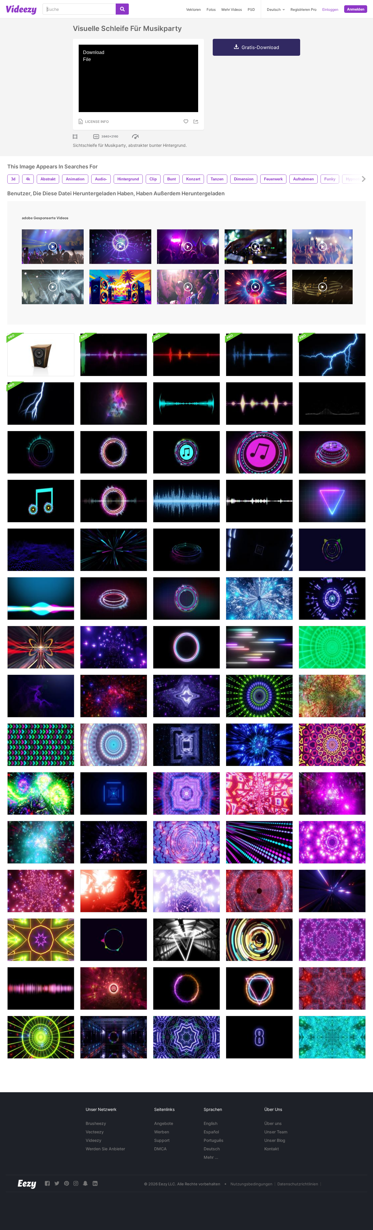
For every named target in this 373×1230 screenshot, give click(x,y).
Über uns (273, 1123)
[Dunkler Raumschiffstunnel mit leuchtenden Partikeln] (113, 696)
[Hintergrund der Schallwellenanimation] (40, 988)
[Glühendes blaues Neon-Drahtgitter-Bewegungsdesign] (113, 793)
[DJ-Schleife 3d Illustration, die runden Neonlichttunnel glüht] (40, 891)
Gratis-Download (260, 47)
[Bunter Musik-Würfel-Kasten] (113, 403)
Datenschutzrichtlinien (297, 1184)
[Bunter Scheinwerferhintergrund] (259, 842)
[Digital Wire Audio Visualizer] (332, 403)
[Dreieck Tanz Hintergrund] (186, 939)
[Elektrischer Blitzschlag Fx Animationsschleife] (332, 354)
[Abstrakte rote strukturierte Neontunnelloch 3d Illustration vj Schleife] (259, 793)
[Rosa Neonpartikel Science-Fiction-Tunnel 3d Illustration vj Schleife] (332, 793)
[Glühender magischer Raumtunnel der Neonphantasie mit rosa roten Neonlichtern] (332, 891)
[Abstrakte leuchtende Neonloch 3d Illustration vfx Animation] (186, 842)
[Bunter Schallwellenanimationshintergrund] (40, 598)
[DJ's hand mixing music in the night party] (255, 248)
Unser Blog (274, 1140)
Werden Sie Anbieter (105, 1148)
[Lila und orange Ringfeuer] (186, 988)
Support (162, 1140)
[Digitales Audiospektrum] (186, 403)
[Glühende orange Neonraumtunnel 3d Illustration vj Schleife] (113, 891)
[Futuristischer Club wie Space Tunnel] (113, 1037)
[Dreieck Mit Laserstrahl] (332, 501)
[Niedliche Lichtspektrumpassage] (113, 744)
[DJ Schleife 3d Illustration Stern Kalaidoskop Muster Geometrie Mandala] (332, 939)
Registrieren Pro (303, 9)
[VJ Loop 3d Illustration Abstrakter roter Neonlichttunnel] (259, 891)
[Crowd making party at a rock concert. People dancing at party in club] (188, 248)
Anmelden (355, 9)
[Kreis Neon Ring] (186, 647)
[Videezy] (21, 10)
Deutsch (212, 1148)
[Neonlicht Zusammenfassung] (259, 939)
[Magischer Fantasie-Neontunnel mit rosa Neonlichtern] (113, 647)
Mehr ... (211, 1157)
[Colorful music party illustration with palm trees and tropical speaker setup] (120, 288)
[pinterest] (66, 1183)
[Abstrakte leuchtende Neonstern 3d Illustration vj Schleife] (40, 939)
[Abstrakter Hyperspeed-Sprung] (113, 549)
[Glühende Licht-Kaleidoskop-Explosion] (40, 647)
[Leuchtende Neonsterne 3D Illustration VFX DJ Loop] (113, 988)
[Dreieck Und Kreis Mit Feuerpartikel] (259, 988)
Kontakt (271, 1148)
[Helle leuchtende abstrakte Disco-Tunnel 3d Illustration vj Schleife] (40, 793)
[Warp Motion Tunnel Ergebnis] (259, 549)
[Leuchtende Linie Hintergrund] (40, 696)
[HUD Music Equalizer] (186, 549)
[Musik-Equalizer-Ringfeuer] (113, 452)
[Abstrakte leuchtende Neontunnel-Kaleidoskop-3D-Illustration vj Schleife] (332, 1037)
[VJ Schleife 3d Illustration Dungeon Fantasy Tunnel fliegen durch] (259, 598)
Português (214, 1140)
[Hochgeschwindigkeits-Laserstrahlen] (259, 647)
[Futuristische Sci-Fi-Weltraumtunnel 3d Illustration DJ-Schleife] (186, 891)
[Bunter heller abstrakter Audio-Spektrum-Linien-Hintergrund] (332, 549)
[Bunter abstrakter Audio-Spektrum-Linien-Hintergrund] (113, 939)
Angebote (163, 1123)
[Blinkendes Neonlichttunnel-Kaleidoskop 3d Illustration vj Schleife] (332, 842)
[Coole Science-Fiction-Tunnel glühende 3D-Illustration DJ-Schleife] (113, 842)
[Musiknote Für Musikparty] (40, 501)
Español (211, 1131)
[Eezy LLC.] (27, 1183)
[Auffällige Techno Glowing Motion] (332, 598)
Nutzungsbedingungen (251, 1184)
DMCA (160, 1148)
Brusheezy (96, 1123)
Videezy (93, 1140)
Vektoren (193, 9)
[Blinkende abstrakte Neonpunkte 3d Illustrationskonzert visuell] (186, 793)
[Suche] (122, 9)
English (210, 1123)
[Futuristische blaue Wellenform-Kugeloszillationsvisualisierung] (40, 549)
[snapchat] (85, 1183)
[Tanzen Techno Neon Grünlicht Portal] (332, 647)
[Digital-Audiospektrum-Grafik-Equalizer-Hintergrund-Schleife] (113, 354)
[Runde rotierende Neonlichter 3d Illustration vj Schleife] (259, 696)
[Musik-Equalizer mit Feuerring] (113, 598)
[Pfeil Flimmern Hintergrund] (40, 744)
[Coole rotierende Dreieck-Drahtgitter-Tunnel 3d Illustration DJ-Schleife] (259, 744)
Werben (161, 1131)
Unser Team (275, 1131)
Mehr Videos (231, 9)
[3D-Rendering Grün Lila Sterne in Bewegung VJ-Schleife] (186, 1037)
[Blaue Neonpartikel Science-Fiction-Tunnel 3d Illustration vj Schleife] (40, 842)
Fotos (211, 9)
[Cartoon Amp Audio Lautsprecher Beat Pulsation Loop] (40, 354)
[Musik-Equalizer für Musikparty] (40, 452)
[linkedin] (95, 1183)
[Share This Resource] (196, 121)
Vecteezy (95, 1131)
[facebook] (47, 1183)
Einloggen (330, 9)
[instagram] (75, 1183)
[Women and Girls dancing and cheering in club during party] (188, 288)
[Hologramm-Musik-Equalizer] (186, 598)
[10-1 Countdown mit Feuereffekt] (259, 1037)
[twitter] (56, 1183)
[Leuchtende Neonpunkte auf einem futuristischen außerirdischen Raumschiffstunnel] (186, 696)
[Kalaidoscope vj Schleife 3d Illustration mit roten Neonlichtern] (332, 988)
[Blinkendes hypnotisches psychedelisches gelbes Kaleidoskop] (332, 744)
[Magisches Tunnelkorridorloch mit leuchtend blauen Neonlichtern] (186, 744)
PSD (251, 9)
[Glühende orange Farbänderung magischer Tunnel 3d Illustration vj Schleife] (332, 696)
